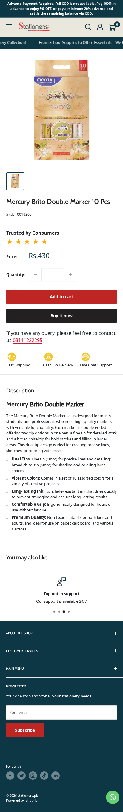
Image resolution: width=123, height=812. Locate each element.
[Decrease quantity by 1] (35, 274)
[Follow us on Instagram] (33, 775)
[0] (112, 27)
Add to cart (61, 296)
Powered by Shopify (22, 800)
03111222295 (27, 340)
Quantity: (15, 274)
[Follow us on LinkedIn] (55, 775)
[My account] (100, 27)
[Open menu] (9, 26)
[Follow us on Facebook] (10, 775)
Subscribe (25, 730)
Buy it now (61, 315)
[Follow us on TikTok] (44, 775)
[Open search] (88, 27)
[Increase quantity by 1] (70, 274)
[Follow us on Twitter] (21, 775)
